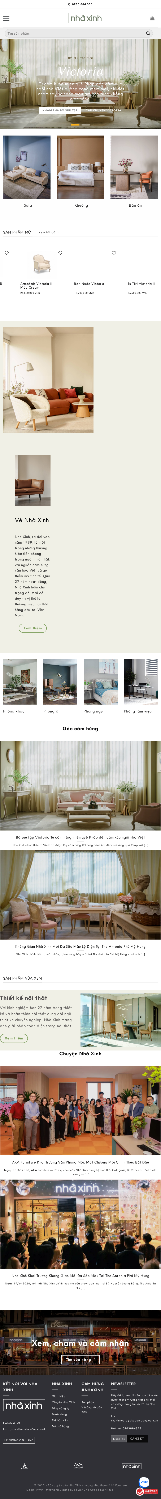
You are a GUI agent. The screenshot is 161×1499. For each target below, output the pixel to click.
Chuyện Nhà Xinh (63, 1402)
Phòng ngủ (93, 711)
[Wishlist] (31, 252)
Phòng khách (15, 711)
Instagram (10, 1429)
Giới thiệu (58, 1396)
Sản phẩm (88, 1402)
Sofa (28, 205)
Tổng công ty (61, 1408)
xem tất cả (47, 232)
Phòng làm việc (138, 711)
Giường (81, 205)
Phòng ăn (52, 711)
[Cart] (152, 18)
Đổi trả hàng (60, 1426)
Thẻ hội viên (60, 1420)
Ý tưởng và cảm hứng (92, 1409)
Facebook (39, 1429)
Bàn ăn (135, 205)
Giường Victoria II (59, 284)
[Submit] (148, 33)
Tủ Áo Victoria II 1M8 (116, 284)
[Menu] (6, 18)
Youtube (24, 1429)
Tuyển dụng (59, 1414)
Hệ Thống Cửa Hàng (19, 1440)
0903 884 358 (81, 4)
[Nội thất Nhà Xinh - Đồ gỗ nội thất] (86, 18)
